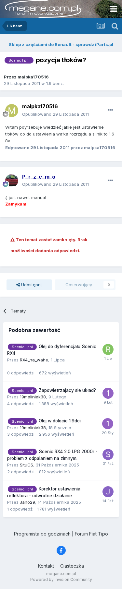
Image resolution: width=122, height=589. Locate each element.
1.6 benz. (55, 83)
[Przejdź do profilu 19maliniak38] (108, 393)
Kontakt (46, 566)
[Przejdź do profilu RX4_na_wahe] (108, 349)
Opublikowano (55, 114)
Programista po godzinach (42, 533)
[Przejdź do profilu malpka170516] (11, 110)
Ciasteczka (72, 566)
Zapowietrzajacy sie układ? (67, 390)
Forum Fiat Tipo (91, 533)
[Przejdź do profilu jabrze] (108, 491)
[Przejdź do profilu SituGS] (108, 454)
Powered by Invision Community (61, 579)
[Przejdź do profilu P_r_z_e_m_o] (11, 180)
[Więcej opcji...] (110, 110)
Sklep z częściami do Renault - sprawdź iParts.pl (61, 44)
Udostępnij (31, 284)
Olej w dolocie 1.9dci (60, 420)
